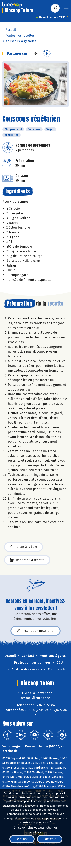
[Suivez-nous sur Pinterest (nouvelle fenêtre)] (62, 735)
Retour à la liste (25, 547)
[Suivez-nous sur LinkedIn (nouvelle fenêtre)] (21, 735)
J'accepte (49, 839)
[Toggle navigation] (66, 9)
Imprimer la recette (30, 560)
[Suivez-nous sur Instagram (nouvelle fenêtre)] (48, 735)
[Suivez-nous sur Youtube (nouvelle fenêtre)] (34, 735)
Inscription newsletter (38, 631)
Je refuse (22, 839)
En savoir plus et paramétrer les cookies (35, 829)
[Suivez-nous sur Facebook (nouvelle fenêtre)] (7, 735)
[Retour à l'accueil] (12, 5)
